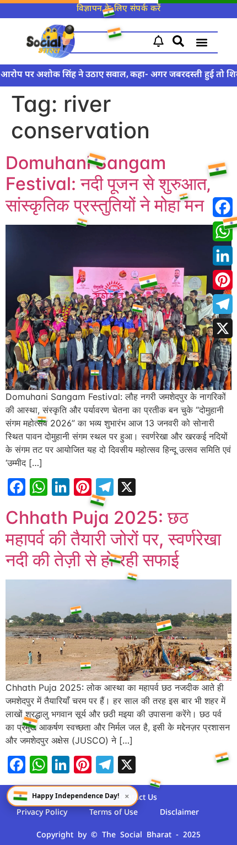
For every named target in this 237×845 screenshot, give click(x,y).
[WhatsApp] (223, 231)
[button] (201, 43)
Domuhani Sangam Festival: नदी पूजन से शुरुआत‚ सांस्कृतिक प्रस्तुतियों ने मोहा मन (108, 184)
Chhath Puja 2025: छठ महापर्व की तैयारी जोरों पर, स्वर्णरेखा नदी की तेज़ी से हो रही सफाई (113, 539)
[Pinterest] (223, 280)
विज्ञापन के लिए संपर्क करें (119, 9)
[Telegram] (223, 304)
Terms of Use (113, 813)
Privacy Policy (42, 813)
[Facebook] (223, 207)
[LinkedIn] (223, 255)
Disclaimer (179, 813)
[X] (223, 328)
